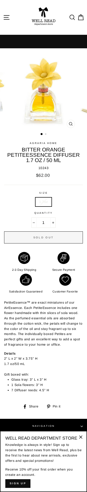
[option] (43, 89)
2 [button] (46, 134)
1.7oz (43, 202)
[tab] (43, 353)
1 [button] (42, 134)
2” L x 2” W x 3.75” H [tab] (20, 358)
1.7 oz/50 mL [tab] (15, 364)
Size (43, 193)
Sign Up (18, 483)
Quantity (43, 213)
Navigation (43, 426)
